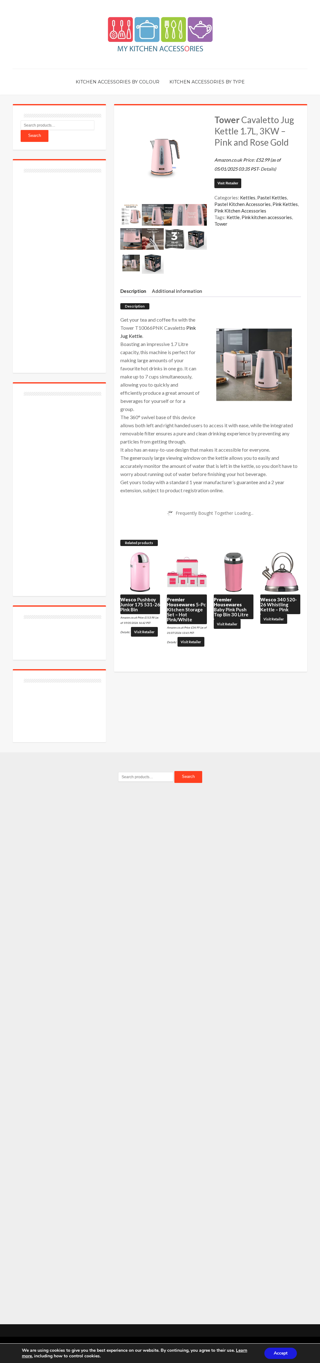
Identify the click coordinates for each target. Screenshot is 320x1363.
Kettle (233, 217)
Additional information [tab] (177, 291)
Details (268, 169)
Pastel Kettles (272, 197)
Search (34, 135)
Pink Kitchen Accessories (240, 210)
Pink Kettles (285, 204)
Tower (221, 224)
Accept (281, 1353)
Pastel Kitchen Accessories (242, 204)
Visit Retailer (228, 183)
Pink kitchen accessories (267, 217)
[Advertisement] (67, 269)
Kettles (247, 197)
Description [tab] (133, 291)
